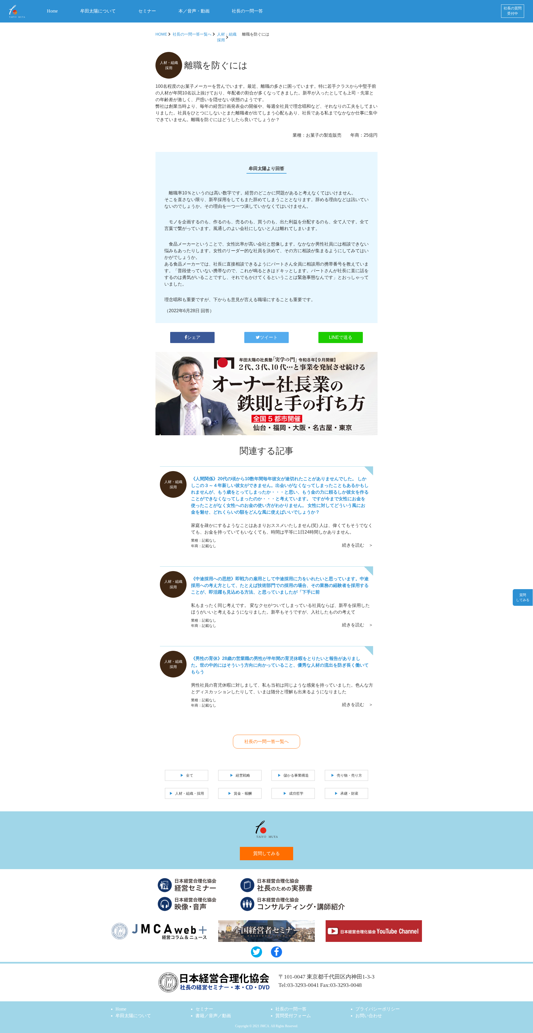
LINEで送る (340, 337)
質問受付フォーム (293, 1015)
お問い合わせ (368, 1015)
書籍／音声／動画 (213, 1015)
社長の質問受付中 (513, 11)
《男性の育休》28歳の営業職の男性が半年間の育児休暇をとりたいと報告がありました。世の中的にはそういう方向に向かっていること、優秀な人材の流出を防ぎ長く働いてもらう (280, 665)
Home (52, 11)
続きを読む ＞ (357, 545)
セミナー (147, 11)
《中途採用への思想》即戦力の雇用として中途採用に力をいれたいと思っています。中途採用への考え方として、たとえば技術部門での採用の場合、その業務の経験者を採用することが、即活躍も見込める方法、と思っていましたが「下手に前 (280, 585)
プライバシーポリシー (377, 1009)
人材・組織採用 (227, 37)
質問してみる (266, 853)
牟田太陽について (98, 11)
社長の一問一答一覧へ (192, 34)
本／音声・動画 (194, 11)
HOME (161, 34)
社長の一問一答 (247, 11)
